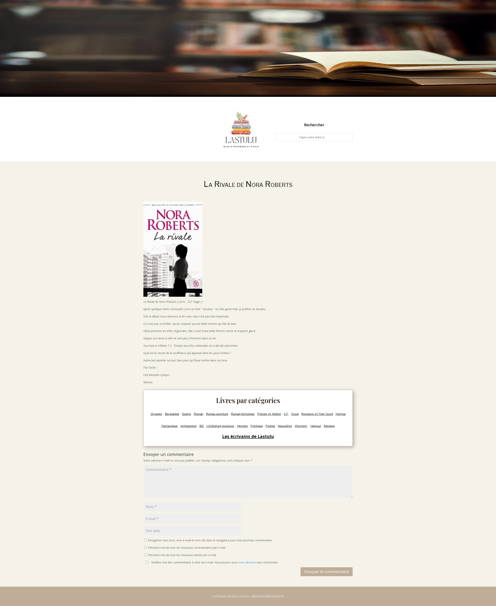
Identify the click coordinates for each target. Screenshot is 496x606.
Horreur (341, 414)
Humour (315, 426)
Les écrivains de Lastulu (248, 436)
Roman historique (243, 414)
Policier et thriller (269, 414)
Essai (295, 414)
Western (301, 426)
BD (201, 426)
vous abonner (247, 562)
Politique (257, 426)
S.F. (286, 414)
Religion (329, 426)
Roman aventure (217, 414)
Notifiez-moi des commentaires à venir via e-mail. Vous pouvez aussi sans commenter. (214, 562)
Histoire (242, 426)
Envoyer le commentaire (326, 571)
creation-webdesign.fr (267, 596)
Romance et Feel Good (317, 414)
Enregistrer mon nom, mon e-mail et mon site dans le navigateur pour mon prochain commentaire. (210, 540)
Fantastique (169, 426)
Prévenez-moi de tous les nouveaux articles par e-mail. (182, 555)
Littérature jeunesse (220, 426)
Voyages (156, 414)
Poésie (270, 426)
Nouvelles (285, 426)
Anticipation (188, 426)
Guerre (186, 414)
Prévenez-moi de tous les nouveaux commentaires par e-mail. (187, 547)
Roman (198, 414)
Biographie (172, 414)
